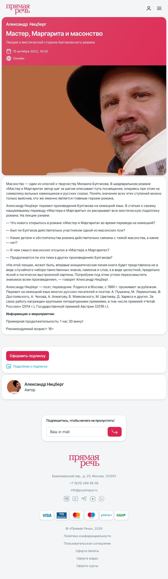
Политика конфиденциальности (87, 536)
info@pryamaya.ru (84, 490)
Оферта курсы (87, 566)
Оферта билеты (87, 551)
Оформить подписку (28, 356)
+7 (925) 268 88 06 (84, 483)
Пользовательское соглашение (87, 543)
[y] (115, 432)
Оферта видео (87, 558)
